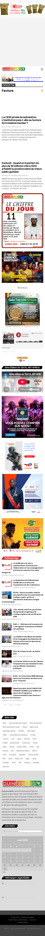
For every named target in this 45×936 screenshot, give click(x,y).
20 (22, 861)
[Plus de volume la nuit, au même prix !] (7, 654)
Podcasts (12, 351)
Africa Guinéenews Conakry (11, 727)
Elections (27, 739)
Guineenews (26, 743)
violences (27, 762)
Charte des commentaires (17, 920)
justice (5, 747)
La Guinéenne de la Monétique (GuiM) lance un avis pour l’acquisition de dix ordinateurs (26, 582)
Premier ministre (33, 755)
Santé (10, 759)
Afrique (25, 727)
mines (4, 755)
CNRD (5, 735)
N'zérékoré (12, 755)
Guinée (35, 743)
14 (28, 857)
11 (10, 857)
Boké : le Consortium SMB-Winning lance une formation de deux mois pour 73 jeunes (28, 678)
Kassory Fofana (22, 747)
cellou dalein (31, 731)
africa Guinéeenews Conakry (18, 723)
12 (16, 857)
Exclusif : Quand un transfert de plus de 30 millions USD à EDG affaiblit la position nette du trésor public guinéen (22, 167)
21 (28, 861)
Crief (12, 739)
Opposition (22, 755)
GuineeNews (5, 351)
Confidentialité (22, 922)
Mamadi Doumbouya (22, 751)
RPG (4, 759)
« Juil (3, 872)
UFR (19, 762)
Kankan (12, 747)
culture (19, 739)
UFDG (14, 762)
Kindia (31, 747)
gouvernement (14, 743)
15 (34, 857)
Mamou (34, 751)
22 (34, 861)
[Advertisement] (22, 42)
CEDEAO (21, 731)
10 (5, 857)
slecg (34, 759)
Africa (4, 723)
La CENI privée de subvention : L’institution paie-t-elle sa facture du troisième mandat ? (21, 120)
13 (22, 857)
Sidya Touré (19, 759)
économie (6, 766)
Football (5, 743)
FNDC (34, 739)
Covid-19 (5, 739)
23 (40, 861)
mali (12, 751)
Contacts (33, 920)
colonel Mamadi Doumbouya (18, 735)
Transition (6, 762)
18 (11, 861)
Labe (37, 747)
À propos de (15, 917)
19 (16, 861)
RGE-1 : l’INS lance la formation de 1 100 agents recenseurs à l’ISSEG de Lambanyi (27, 626)
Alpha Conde (34, 727)
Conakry (32, 735)
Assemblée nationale (9, 731)
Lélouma (5, 751)
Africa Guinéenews (36, 723)
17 (5, 861)
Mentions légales (28, 917)
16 (40, 857)
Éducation (36, 762)
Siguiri (28, 759)
